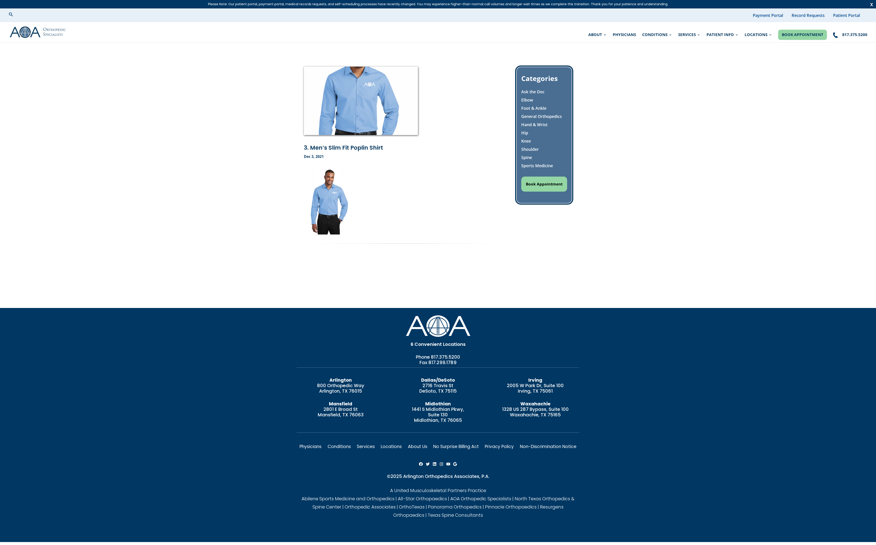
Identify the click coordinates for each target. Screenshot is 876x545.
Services (687, 35)
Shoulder (530, 149)
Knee (526, 141)
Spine (526, 157)
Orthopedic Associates (370, 507)
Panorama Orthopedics (455, 507)
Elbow (527, 100)
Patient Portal (846, 15)
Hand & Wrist (534, 124)
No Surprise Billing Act (456, 446)
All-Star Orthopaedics (422, 498)
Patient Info (720, 35)
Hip (524, 133)
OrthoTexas (412, 507)
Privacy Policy (499, 446)
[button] (15, 15)
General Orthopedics (541, 116)
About (595, 35)
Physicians (624, 35)
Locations (756, 35)
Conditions (654, 35)
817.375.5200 (445, 357)
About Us (417, 446)
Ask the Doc (533, 91)
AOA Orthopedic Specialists (480, 498)
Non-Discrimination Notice (548, 446)
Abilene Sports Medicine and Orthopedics (348, 498)
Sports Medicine (537, 165)
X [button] (871, 4)
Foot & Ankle (533, 108)
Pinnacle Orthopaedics (511, 507)
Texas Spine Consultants (455, 515)
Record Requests (808, 15)
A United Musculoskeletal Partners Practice (438, 490)
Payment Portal (768, 15)
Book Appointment (802, 34)
